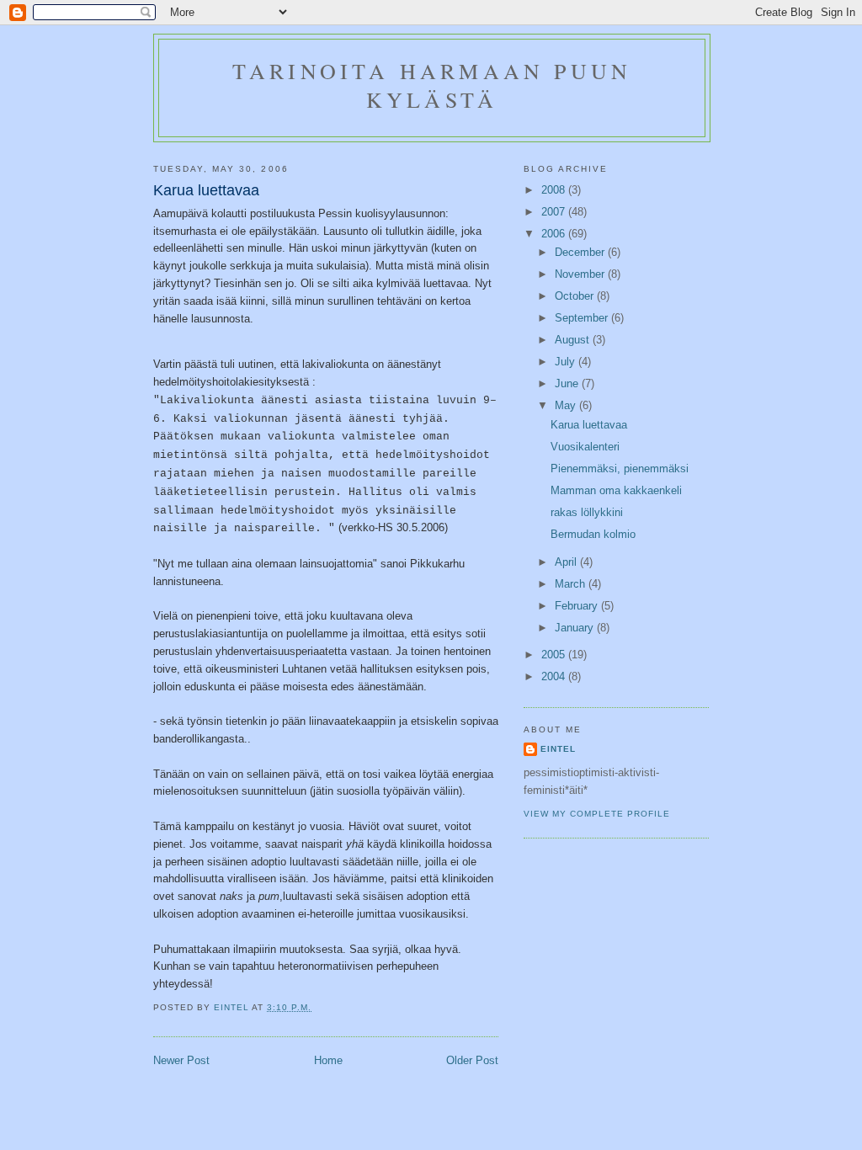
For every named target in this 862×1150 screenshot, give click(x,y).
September (583, 317)
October (576, 296)
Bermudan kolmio (593, 534)
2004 (554, 676)
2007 (554, 211)
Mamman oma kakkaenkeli (616, 490)
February (578, 605)
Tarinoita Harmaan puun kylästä (431, 85)
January (576, 627)
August (574, 339)
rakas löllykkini (587, 512)
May (567, 405)
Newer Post (181, 1060)
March (571, 584)
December (581, 252)
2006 (554, 233)
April (567, 562)
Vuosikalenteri (585, 446)
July (566, 361)
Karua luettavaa (589, 424)
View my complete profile (597, 813)
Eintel (558, 748)
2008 (554, 190)
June (568, 383)
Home (328, 1060)
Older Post (472, 1060)
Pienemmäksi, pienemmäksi (620, 468)
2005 (554, 654)
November (581, 274)
